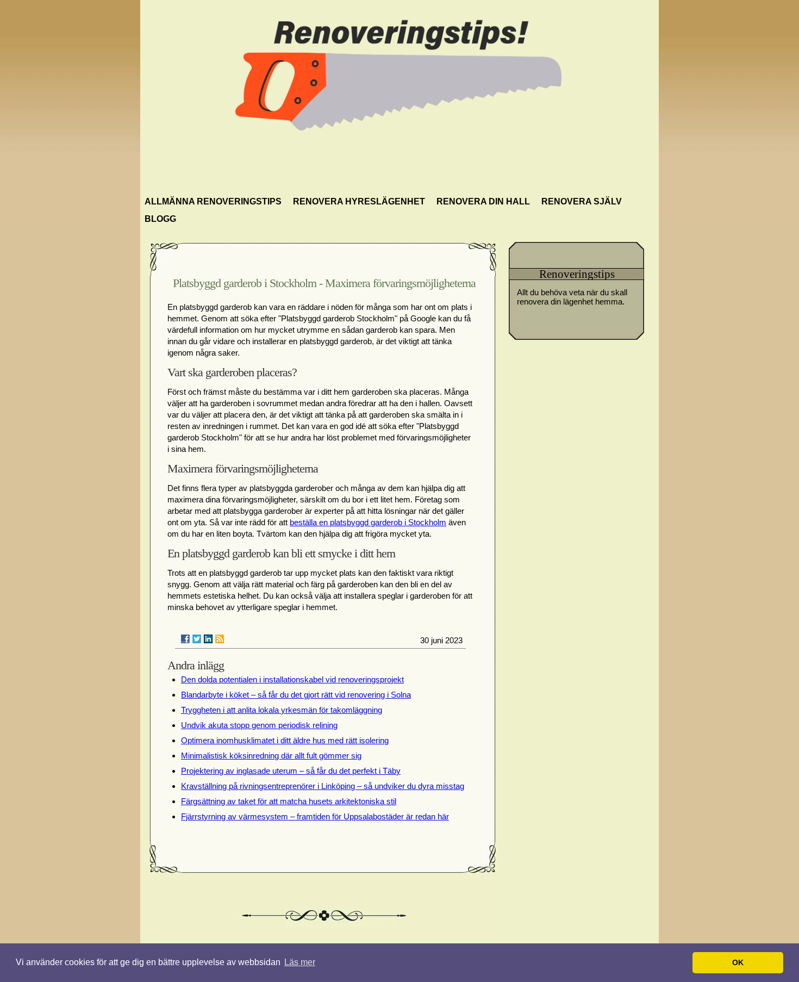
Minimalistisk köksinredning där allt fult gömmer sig (271, 755)
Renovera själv (581, 201)
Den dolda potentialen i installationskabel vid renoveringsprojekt (292, 679)
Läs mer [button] (299, 962)
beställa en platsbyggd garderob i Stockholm (368, 522)
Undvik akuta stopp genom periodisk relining (259, 725)
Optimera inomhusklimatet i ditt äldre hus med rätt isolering (285, 740)
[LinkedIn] (208, 639)
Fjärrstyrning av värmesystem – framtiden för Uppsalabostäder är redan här (315, 816)
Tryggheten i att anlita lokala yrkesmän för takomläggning (281, 709)
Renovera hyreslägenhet (359, 201)
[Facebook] (185, 639)
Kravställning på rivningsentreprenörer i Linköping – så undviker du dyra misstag (322, 786)
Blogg (160, 218)
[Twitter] (196, 639)
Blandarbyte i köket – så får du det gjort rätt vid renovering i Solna (296, 694)
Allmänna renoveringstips (213, 201)
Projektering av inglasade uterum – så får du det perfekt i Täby (291, 770)
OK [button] (738, 962)
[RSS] (219, 639)
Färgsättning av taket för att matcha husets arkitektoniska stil (288, 801)
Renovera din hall (483, 201)
